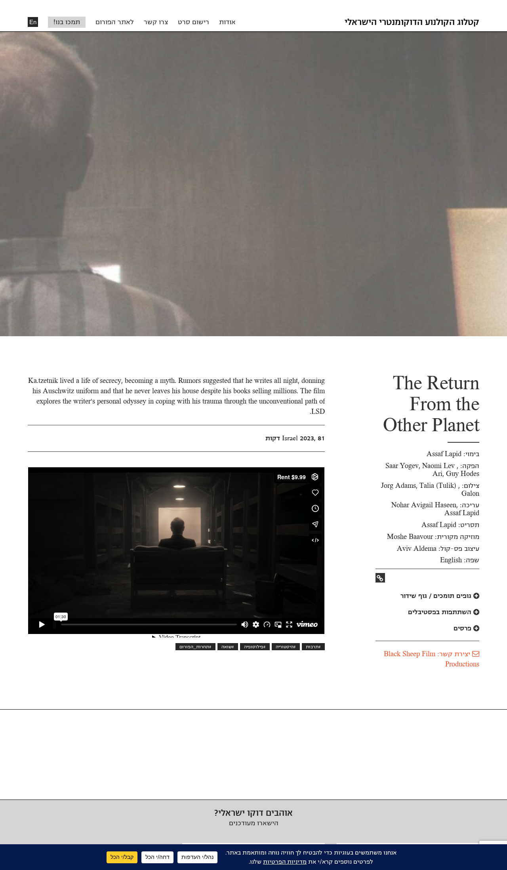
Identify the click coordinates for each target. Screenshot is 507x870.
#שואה (227, 646)
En (32, 22)
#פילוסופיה (255, 646)
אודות (227, 22)
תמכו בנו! (66, 22)
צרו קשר (156, 22)
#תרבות (313, 646)
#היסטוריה (286, 646)
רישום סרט (193, 22)
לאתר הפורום (114, 22)
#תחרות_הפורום (195, 646)
